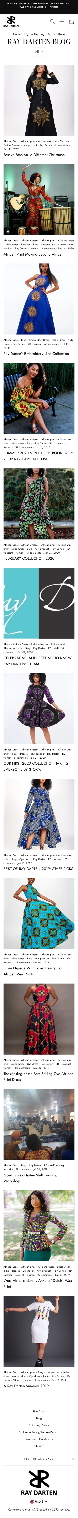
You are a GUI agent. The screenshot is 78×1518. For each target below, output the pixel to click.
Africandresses (66, 240)
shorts (7, 1380)
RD (29, 344)
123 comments (22, 1068)
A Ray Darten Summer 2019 (26, 1386)
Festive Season (12, 145)
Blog (35, 244)
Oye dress (25, 859)
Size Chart (38, 1411)
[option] (39, 5)
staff (56, 648)
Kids (70, 340)
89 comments (24, 1169)
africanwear (11, 244)
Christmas (65, 141)
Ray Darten (46, 145)
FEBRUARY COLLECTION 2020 (29, 558)
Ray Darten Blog (34, 34)
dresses (62, 244)
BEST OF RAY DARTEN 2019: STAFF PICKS (38, 868)
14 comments (48, 248)
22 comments (45, 1275)
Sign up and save (39, 1459)
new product (30, 145)
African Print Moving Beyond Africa (33, 254)
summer (60, 443)
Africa (7, 644)
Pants (46, 1376)
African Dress (11, 141)
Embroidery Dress (39, 340)
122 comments (22, 962)
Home (17, 34)
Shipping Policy (39, 1425)
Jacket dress (58, 340)
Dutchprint (28, 1271)
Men (7, 344)
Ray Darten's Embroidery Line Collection (36, 353)
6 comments (61, 145)
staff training (57, 1165)
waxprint (8, 553)
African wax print (47, 141)
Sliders (17, 1380)
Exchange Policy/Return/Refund (39, 1432)
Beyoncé (25, 244)
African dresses (29, 240)
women (34, 248)
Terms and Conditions (39, 1439)
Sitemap (39, 1446)
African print (28, 141)
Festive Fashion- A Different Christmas (34, 154)
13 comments (34, 553)
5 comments (21, 758)
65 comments (52, 344)
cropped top (48, 244)
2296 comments (23, 447)
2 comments (42, 1380)
